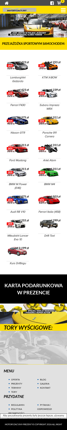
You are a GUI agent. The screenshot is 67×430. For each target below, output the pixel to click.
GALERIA (44, 383)
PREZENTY (16, 383)
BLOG (43, 379)
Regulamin (17, 405)
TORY (14, 391)
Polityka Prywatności (16, 411)
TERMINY (16, 387)
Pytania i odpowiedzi (44, 407)
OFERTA (15, 379)
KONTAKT (45, 387)
